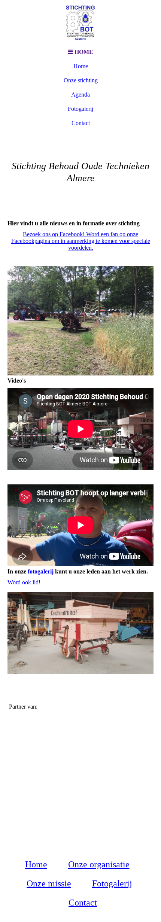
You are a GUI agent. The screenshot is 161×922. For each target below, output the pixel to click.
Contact (81, 123)
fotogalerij (41, 571)
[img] (80, 22)
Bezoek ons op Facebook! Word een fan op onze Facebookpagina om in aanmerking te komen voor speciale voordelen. (80, 241)
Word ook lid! (23, 582)
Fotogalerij (80, 109)
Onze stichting (81, 80)
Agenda (80, 94)
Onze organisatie (99, 864)
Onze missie (49, 883)
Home (80, 66)
